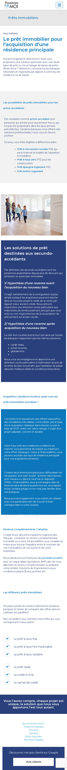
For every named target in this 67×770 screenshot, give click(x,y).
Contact (33, 733)
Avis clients (33, 761)
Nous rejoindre (33, 736)
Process (33, 730)
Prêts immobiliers (34, 726)
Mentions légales (33, 739)
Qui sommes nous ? (33, 723)
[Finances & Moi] (11, 5)
